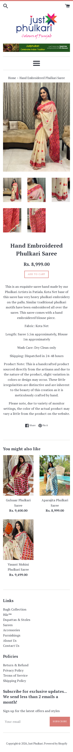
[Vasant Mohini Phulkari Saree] (18, 539)
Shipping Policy (14, 680)
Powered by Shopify (55, 743)
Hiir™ (7, 614)
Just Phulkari (35, 743)
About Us (9, 640)
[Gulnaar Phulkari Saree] (18, 475)
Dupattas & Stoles (16, 619)
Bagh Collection (14, 609)
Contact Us (11, 645)
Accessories (11, 630)
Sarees (8, 625)
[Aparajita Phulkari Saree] (55, 475)
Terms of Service (15, 675)
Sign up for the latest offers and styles (31, 711)
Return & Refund (15, 665)
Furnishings (11, 635)
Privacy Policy (13, 670)
